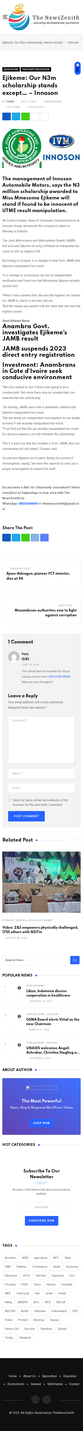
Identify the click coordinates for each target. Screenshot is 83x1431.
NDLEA (60, 1302)
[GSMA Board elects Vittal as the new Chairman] (12, 1021)
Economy (8, 920)
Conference (39, 1266)
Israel (49, 1293)
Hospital (66, 1284)
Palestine (40, 1311)
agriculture (40, 1258)
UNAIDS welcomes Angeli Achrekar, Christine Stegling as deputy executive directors (52, 1052)
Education (11, 1275)
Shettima (46, 1329)
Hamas (51, 1284)
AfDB (25, 1258)
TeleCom (52, 1014)
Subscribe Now (41, 1220)
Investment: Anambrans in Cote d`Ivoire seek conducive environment (38, 371)
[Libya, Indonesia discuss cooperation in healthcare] (12, 993)
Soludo (62, 1329)
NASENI (23, 1302)
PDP (75, 1311)
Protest (23, 1320)
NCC (36, 1302)
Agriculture (49, 1376)
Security (30, 1329)
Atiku (68, 1258)
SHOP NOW (41, 1123)
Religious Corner (41, 920)
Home (13, 1376)
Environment (16, 1384)
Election (41, 1275)
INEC (8, 1293)
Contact (74, 1384)
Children (21, 1266)
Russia (54, 1320)
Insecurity (23, 1293)
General (21, 920)
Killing (8, 1302)
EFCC (26, 1275)
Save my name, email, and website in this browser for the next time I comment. (40, 802)
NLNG (24, 1311)
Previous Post (20, 568)
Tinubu (9, 1337)
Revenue (39, 1320)
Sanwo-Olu (12, 1329)
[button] (69, 840)
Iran (37, 1293)
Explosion (58, 1275)
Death (56, 1266)
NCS (48, 1302)
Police (9, 1320)
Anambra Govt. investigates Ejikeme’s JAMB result (34, 333)
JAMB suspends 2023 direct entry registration (38, 352)
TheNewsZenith (63, 1413)
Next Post (66, 605)
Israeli (62, 1293)
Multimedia (55, 1384)
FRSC (24, 1284)
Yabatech (25, 1337)
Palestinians (59, 1311)
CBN (7, 1266)
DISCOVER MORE (59, 676)
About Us (29, 1376)
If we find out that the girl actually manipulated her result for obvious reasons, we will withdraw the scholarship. (40, 431)
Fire (72, 1275)
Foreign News (35, 985)
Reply (25, 653)
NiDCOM (10, 1311)
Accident (10, 1258)
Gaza (37, 1284)
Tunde (10, 101)
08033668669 (28, 503)
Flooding (10, 1284)
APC (56, 1258)
